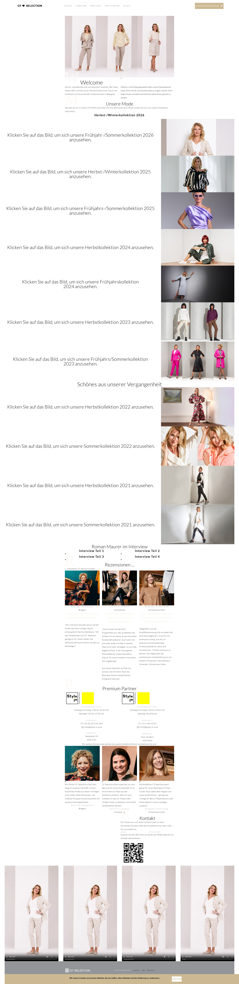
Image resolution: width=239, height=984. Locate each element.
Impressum (136, 970)
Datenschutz (151, 970)
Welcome (68, 6)
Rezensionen (95, 6)
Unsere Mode (81, 6)
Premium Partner (112, 6)
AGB (143, 970)
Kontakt (127, 6)
